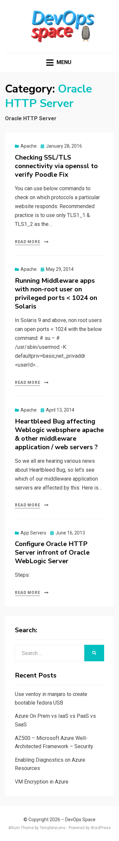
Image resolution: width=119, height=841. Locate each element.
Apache (28, 146)
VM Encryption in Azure (41, 782)
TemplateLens (52, 827)
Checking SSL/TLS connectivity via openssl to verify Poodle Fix (56, 166)
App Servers (33, 532)
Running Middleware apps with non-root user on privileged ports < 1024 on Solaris (56, 293)
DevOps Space (80, 819)
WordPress (101, 827)
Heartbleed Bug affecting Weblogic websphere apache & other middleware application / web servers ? (59, 434)
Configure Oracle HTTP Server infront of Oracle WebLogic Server (52, 552)
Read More (27, 241)
